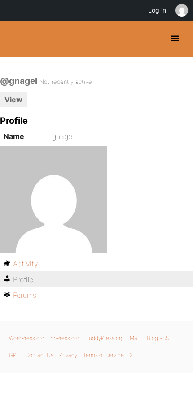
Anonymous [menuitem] (181, 10)
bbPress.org (64, 338)
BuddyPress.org (14, 39)
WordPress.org (26, 338)
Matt (135, 338)
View (13, 99)
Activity (25, 263)
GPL (14, 355)
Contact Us (39, 355)
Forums (24, 295)
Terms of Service (103, 355)
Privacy (68, 355)
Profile (23, 279)
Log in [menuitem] (157, 10)
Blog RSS (158, 338)
